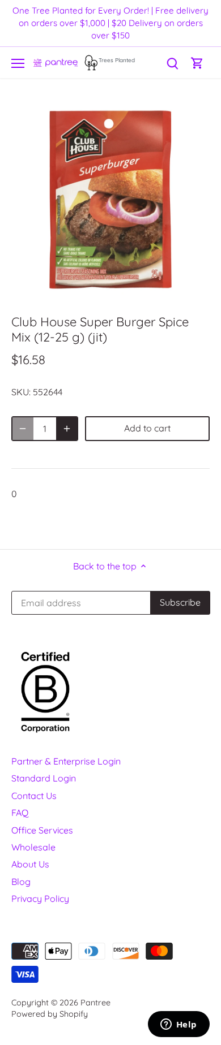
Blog (21, 881)
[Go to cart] (197, 62)
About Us (30, 864)
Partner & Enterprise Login (66, 761)
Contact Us (34, 795)
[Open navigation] (17, 63)
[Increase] (67, 429)
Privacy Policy (40, 898)
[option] (110, 200)
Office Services (42, 830)
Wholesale (33, 847)
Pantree (95, 1003)
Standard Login (43, 778)
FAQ (19, 812)
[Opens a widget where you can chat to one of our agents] (178, 1025)
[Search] (172, 62)
